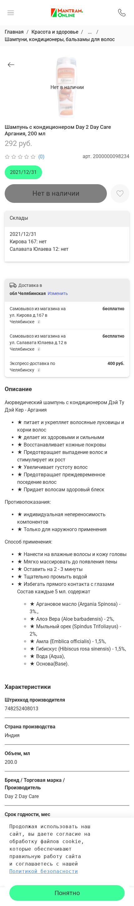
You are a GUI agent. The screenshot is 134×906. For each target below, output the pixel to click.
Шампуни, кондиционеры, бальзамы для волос (60, 39)
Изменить (58, 293)
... (90, 32)
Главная (14, 32)
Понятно (67, 893)
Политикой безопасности (43, 871)
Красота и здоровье (54, 32)
